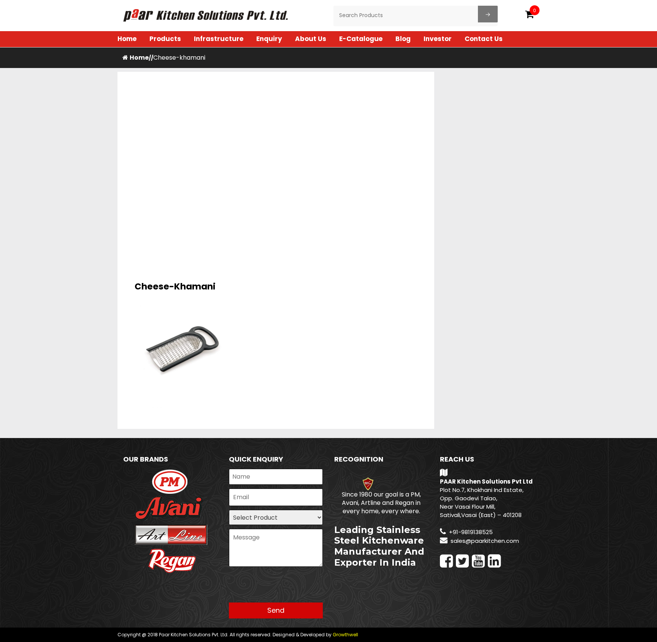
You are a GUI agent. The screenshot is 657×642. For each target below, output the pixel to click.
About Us (310, 38)
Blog (403, 38)
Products (165, 38)
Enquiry (269, 38)
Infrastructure (218, 38)
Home (126, 38)
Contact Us (484, 38)
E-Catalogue (360, 38)
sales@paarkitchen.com (485, 541)
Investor (438, 38)
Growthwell (345, 634)
